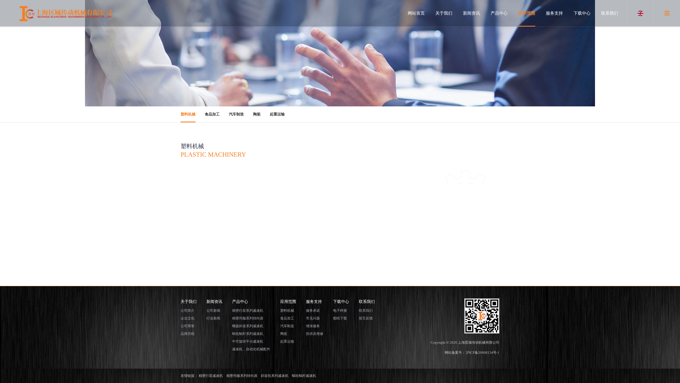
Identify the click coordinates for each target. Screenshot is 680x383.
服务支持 (554, 13)
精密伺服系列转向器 (247, 318)
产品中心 (499, 13)
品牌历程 (187, 334)
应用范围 (526, 13)
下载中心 (581, 13)
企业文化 (187, 318)
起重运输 (277, 114)
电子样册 (340, 311)
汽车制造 (236, 114)
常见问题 (313, 318)
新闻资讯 (471, 13)
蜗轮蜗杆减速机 (304, 376)
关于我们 (443, 13)
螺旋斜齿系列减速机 (247, 326)
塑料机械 (188, 114)
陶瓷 (257, 114)
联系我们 (609, 13)
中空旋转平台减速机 (247, 341)
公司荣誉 (187, 326)
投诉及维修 (314, 334)
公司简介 (187, 311)
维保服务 (313, 326)
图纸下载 (340, 318)
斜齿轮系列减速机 (274, 376)
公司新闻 (213, 311)
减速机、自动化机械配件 (251, 349)
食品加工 (212, 114)
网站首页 (416, 13)
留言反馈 (366, 318)
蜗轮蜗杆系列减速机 (247, 334)
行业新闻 (213, 318)
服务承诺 (313, 311)
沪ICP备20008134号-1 (482, 353)
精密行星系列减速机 (247, 311)
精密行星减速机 (211, 376)
